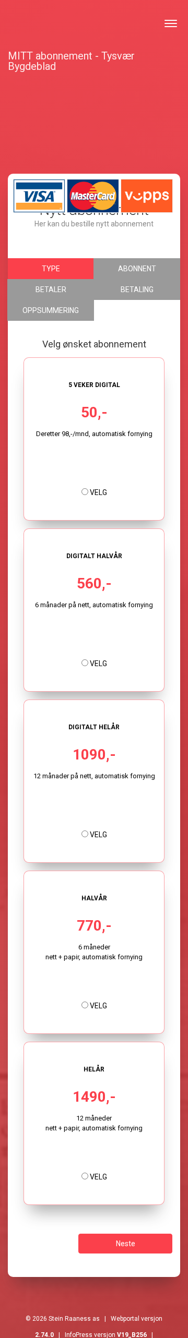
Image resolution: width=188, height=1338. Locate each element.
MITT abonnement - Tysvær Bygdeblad (71, 59)
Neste (125, 1243)
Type (51, 268)
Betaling (137, 289)
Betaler (51, 289)
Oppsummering (50, 310)
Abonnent (137, 268)
